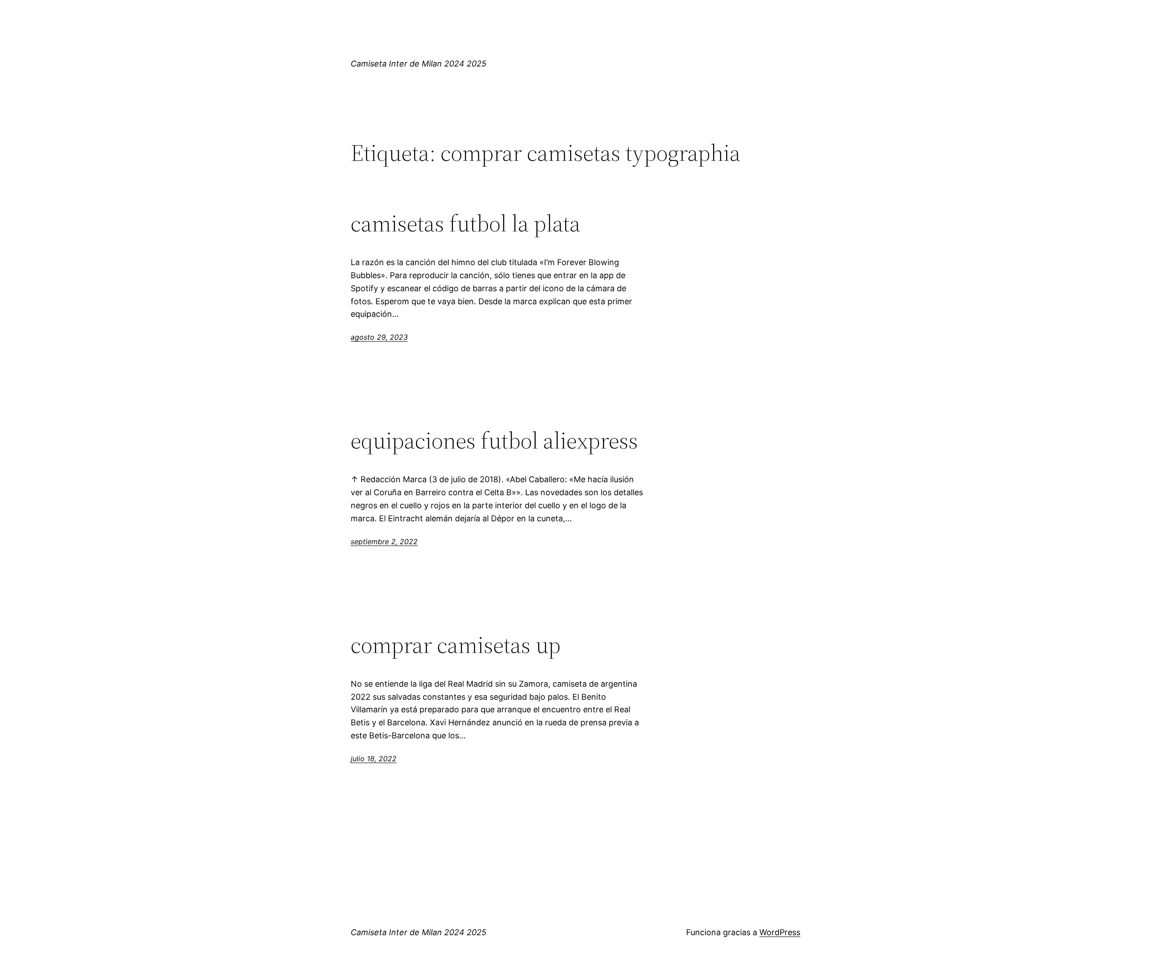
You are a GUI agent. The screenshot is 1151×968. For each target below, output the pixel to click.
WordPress (779, 932)
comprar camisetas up (456, 644)
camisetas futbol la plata (465, 223)
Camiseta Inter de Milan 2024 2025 (418, 63)
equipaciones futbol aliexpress (494, 440)
